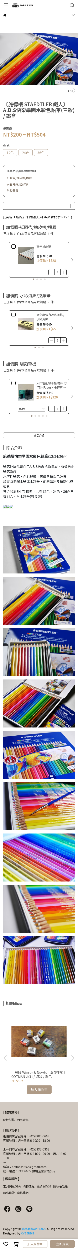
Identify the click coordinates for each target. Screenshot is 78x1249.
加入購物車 (35, 1244)
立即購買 (62, 1244)
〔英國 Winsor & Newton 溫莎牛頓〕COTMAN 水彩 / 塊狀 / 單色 (38, 1074)
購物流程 (29, 1186)
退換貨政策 (44, 1186)
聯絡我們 (22, 1193)
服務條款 (9, 1193)
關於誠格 (9, 1120)
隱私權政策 (60, 1186)
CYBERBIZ (28, 1233)
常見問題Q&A (12, 1186)
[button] (72, 259)
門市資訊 (22, 1120)
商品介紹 (39, 435)
